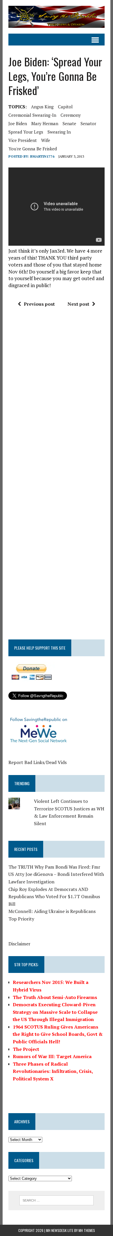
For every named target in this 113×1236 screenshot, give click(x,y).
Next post (78, 304)
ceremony (71, 115)
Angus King (42, 107)
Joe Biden (17, 123)
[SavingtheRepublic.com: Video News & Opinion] (56, 17)
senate (69, 123)
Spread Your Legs (25, 132)
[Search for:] (56, 1200)
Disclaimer (19, 943)
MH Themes (87, 1230)
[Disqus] (56, 399)
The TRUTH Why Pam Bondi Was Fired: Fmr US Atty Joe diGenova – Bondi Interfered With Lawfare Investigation (56, 874)
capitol (65, 107)
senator (88, 123)
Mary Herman (44, 123)
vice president (22, 140)
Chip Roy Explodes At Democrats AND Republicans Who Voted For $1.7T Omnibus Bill (54, 896)
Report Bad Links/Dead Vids (37, 762)
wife (45, 140)
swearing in (59, 132)
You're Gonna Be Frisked (32, 149)
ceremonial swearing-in (32, 115)
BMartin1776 (42, 156)
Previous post (39, 304)
